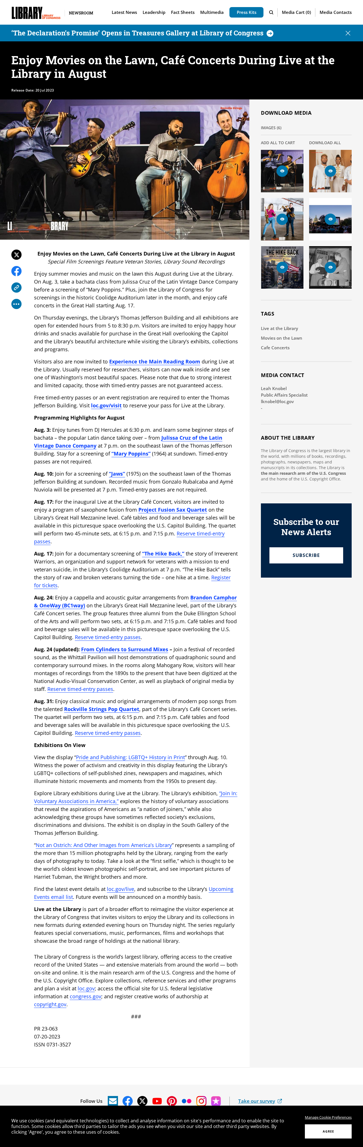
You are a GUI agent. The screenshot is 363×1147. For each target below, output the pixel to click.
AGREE (328, 1131)
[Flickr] (187, 1101)
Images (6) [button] (271, 127)
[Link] (16, 287)
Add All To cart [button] (278, 142)
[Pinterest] (172, 1101)
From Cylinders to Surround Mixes (124, 649)
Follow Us (91, 1101)
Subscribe (306, 555)
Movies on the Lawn (281, 338)
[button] (296, 12)
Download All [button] (325, 142)
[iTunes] (216, 1101)
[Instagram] (201, 1101)
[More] (16, 304)
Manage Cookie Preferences (328, 1117)
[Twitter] (16, 255)
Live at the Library (279, 328)
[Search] (272, 12)
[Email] (113, 1101)
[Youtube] (157, 1101)
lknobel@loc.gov (277, 401)
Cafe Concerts (275, 347)
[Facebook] (16, 271)
